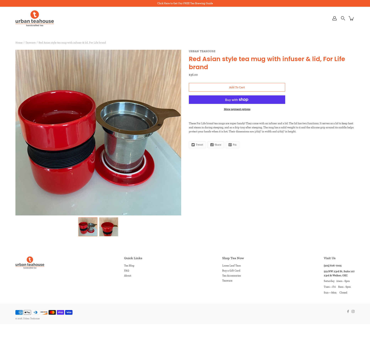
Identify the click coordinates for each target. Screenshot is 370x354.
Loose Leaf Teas (231, 265)
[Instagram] (353, 311)
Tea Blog (129, 265)
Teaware (30, 42)
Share (218, 144)
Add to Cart (237, 87)
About (127, 275)
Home (19, 42)
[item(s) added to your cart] (351, 18)
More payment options (237, 109)
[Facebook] (348, 311)
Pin (235, 144)
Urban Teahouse (31, 318)
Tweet (199, 144)
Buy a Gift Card (231, 270)
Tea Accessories (231, 275)
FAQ (126, 270)
